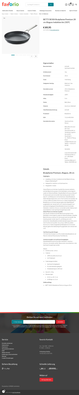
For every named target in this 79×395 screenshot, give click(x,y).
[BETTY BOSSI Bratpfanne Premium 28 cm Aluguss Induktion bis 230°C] (21, 35)
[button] (66, 4)
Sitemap (4, 356)
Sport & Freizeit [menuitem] (73, 10)
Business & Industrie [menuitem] (60, 10)
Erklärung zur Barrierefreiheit (9, 354)
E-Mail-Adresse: (18, 322)
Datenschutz (62, 326)
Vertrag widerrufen (46, 379)
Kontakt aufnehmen (7, 343)
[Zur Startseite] (10, 4)
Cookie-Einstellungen (7, 358)
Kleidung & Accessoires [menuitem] (46, 10)
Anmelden (60, 321)
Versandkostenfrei (54, 30)
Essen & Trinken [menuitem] (32, 10)
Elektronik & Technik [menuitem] (7, 10)
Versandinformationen (8, 349)
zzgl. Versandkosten (16, 392)
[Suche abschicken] (51, 4)
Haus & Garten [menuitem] (20, 10)
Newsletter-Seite (48, 326)
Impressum (5, 347)
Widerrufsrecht (6, 352)
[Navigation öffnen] (75, 4)
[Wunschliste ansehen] (69, 4)
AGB (3, 350)
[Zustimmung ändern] (4, 391)
